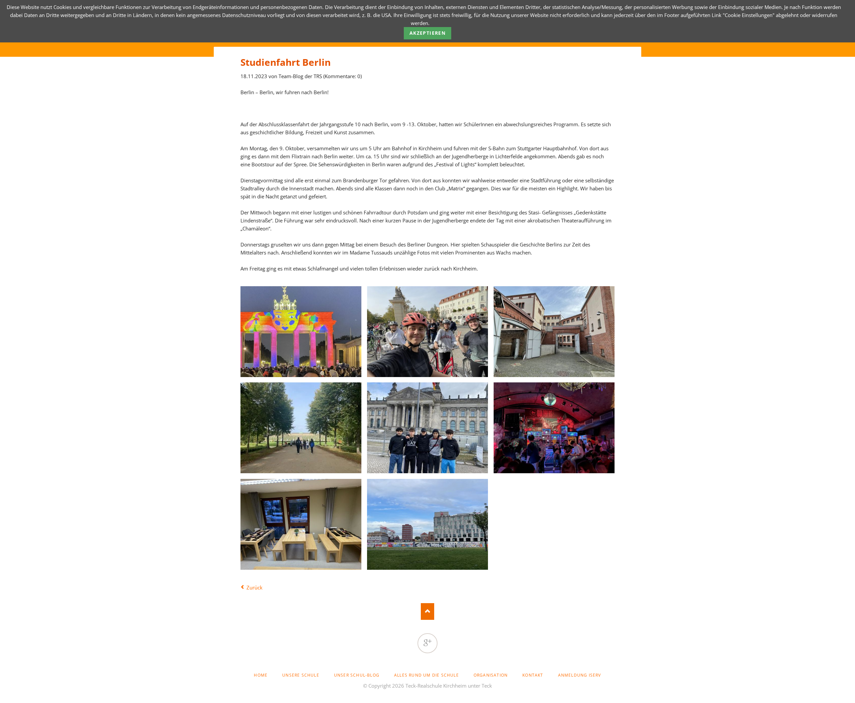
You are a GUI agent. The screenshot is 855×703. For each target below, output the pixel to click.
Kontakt (532, 675)
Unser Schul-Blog (356, 675)
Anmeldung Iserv (579, 675)
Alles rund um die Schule (426, 675)
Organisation (491, 675)
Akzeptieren (427, 33)
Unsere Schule (300, 675)
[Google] (427, 643)
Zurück (254, 587)
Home (261, 675)
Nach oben (427, 611)
